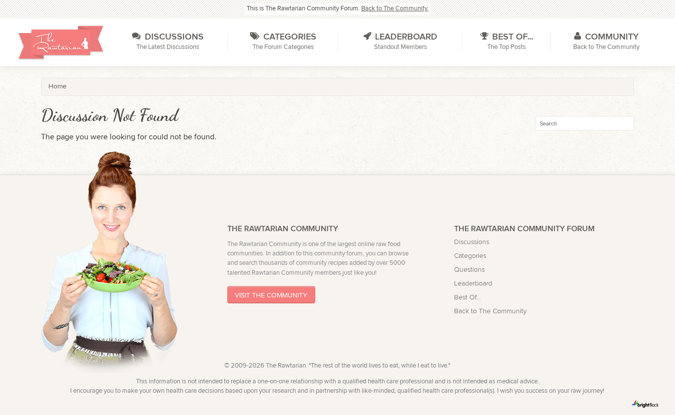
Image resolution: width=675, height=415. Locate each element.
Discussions (471, 242)
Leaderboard (473, 283)
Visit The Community (271, 294)
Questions (469, 269)
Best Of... (467, 297)
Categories (470, 255)
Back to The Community (490, 311)
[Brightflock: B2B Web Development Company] (645, 404)
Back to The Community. (394, 8)
